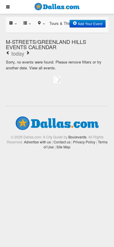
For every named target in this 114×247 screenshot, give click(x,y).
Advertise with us (37, 141)
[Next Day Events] (28, 53)
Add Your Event (89, 23)
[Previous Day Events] (8, 53)
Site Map (63, 146)
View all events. (42, 68)
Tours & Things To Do (67, 23)
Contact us (61, 141)
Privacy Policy (84, 141)
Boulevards (77, 136)
